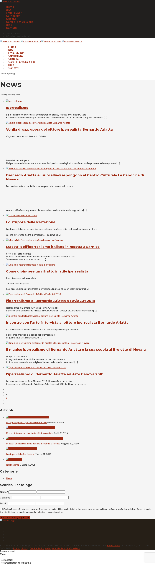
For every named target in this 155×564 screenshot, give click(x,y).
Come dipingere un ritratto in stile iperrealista (47, 271)
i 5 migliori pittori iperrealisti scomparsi (26, 422)
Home (10, 6)
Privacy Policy (20, 548)
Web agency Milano (55, 548)
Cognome (6, 497)
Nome (4, 491)
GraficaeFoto (73, 548)
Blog (9, 25)
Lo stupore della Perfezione (30, 222)
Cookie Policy (37, 548)
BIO (8, 9)
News (9, 478)
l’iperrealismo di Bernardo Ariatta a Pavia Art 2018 (50, 301)
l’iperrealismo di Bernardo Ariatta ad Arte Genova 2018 (54, 374)
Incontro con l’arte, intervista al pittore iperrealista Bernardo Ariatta (67, 322)
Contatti (11, 28)
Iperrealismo (17, 108)
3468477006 (113, 545)
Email (3, 503)
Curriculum (13, 15)
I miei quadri (14, 12)
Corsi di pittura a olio (19, 22)
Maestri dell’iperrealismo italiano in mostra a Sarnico (53, 247)
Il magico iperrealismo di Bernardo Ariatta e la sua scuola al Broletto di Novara (76, 350)
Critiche (11, 19)
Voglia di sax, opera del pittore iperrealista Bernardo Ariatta (59, 129)
